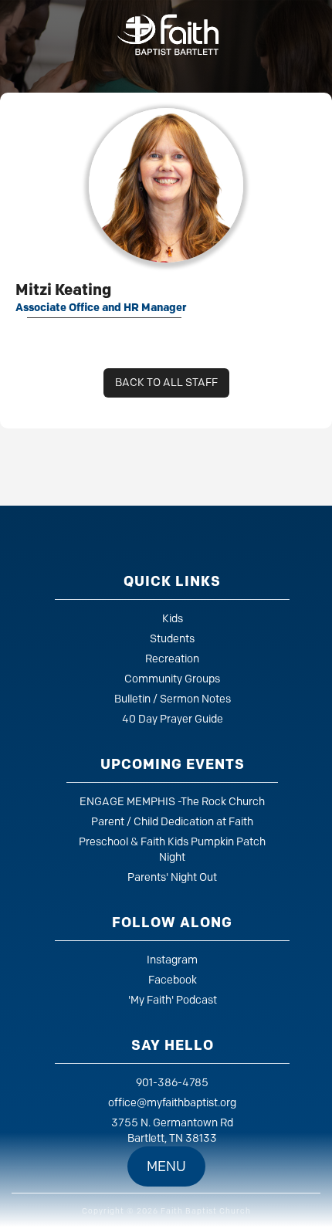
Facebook (172, 980)
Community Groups (172, 679)
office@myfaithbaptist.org (172, 1102)
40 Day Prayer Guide (172, 719)
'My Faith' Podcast (172, 1000)
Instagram (172, 960)
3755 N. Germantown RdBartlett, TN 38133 (172, 1130)
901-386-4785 (172, 1082)
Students (172, 638)
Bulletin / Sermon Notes (172, 699)
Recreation (172, 658)
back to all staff (166, 382)
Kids (172, 618)
